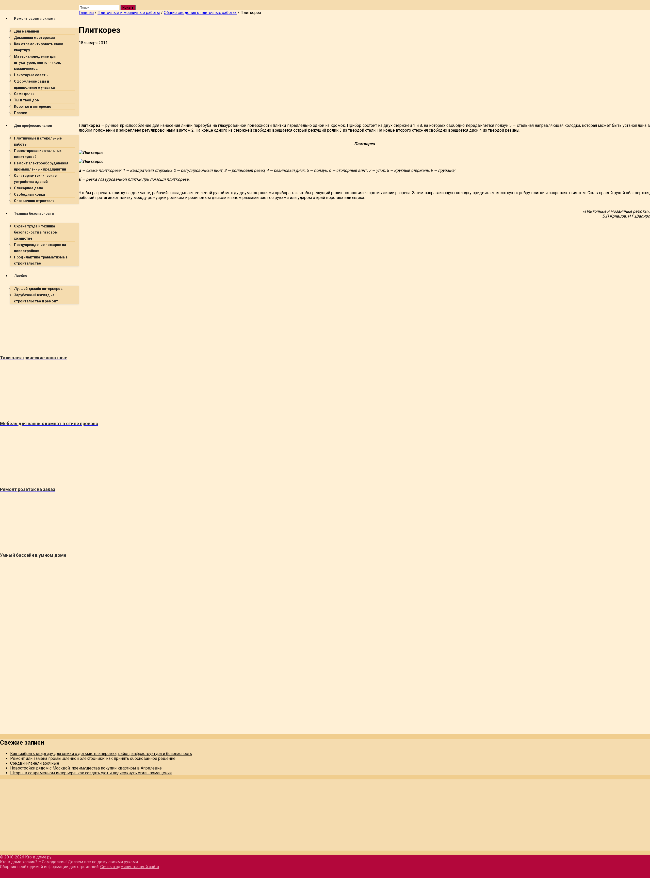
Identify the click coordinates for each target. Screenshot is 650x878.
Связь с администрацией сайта (129, 866)
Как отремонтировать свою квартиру (38, 47)
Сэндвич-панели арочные (34, 763)
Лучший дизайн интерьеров (38, 289)
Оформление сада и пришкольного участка (34, 84)
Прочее (20, 113)
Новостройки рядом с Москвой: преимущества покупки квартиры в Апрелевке (86, 768)
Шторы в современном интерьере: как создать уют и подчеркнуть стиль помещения (91, 773)
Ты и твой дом (27, 100)
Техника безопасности (34, 213)
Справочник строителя (34, 201)
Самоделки (24, 94)
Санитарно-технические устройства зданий (35, 179)
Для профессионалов (33, 126)
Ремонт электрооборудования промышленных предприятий (41, 166)
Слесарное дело (28, 188)
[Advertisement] (231, 83)
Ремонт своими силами (35, 19)
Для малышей (26, 31)
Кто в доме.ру (38, 857)
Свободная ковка (29, 194)
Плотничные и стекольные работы (38, 141)
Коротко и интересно (32, 106)
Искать (128, 7)
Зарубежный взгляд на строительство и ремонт (36, 298)
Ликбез (20, 276)
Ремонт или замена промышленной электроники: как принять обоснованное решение (92, 758)
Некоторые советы (31, 75)
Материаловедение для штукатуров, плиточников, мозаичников (37, 62)
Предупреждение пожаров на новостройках (40, 248)
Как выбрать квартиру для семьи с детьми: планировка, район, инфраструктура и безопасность (101, 753)
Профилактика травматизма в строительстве (41, 260)
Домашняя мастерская (34, 38)
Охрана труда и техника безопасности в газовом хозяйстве (36, 232)
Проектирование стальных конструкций (37, 154)
